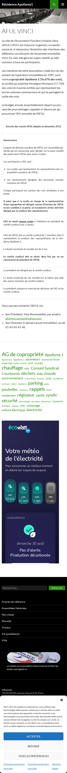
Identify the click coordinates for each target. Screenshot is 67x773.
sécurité (10, 400)
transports (57, 401)
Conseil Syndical (45, 368)
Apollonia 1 (54, 354)
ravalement (9, 395)
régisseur (25, 394)
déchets (28, 373)
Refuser (33, 746)
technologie (24, 401)
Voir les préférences (33, 756)
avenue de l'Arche (50, 359)
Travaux (6, 627)
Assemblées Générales (14, 608)
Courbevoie (11, 374)
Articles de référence (13, 601)
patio (46, 384)
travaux (6, 405)
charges (38, 363)
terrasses (35, 401)
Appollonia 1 (18, 359)
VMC (22, 405)
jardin (48, 378)
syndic (51, 394)
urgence (15, 406)
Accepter (33, 736)
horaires (40, 378)
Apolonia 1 (7, 359)
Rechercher (57, 588)
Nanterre (22, 384)
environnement (12, 378)
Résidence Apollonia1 (17, 4)
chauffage (12, 368)
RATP (49, 390)
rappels (37, 389)
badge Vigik (7, 363)
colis (26, 368)
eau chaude (46, 373)
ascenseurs (33, 359)
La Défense (58, 378)
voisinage (33, 405)
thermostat (46, 401)
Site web (6, 621)
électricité (34, 410)
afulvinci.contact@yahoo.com (23, 318)
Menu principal (62, 4)
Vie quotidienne (10, 633)
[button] (61, 700)
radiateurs (23, 390)
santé (40, 395)
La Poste (5, 384)
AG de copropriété (22, 354)
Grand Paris (30, 378)
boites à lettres (20, 363)
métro (14, 384)
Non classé (8, 614)
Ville (4, 640)
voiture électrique (13, 410)
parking (35, 383)
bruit (30, 363)
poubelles (10, 389)
